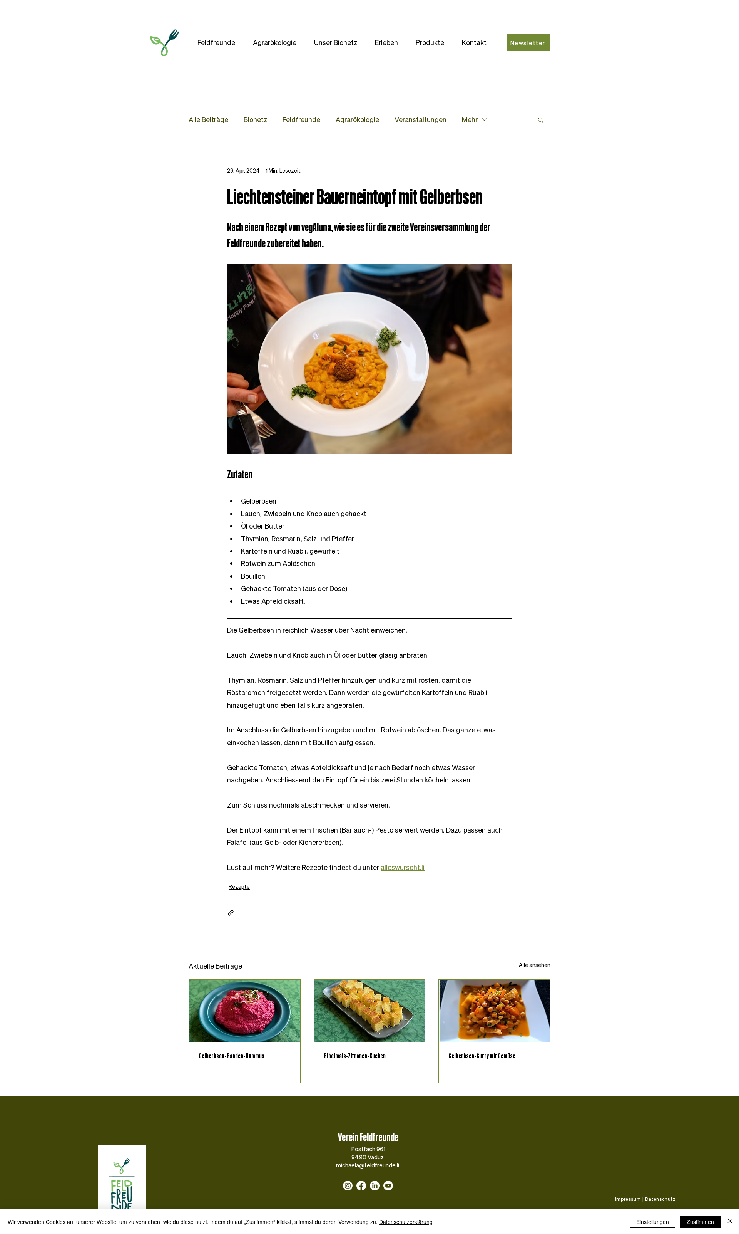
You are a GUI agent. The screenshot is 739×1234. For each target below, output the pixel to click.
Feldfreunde (301, 119)
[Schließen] (729, 1222)
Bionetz (255, 119)
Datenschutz (660, 1199)
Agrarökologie (357, 119)
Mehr (470, 119)
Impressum (628, 1199)
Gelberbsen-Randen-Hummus (231, 1055)
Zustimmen (700, 1222)
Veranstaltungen (420, 119)
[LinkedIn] (375, 1185)
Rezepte (239, 886)
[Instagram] (348, 1185)
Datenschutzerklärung (406, 1222)
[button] (216, 42)
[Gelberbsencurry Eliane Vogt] (494, 1011)
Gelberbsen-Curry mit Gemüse (481, 1055)
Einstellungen (652, 1222)
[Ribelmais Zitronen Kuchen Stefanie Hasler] (369, 1011)
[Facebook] (361, 1185)
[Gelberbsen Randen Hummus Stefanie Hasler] (244, 1011)
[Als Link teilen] (230, 913)
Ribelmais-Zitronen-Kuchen (355, 1055)
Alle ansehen (534, 965)
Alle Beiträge (208, 119)
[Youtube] (388, 1185)
